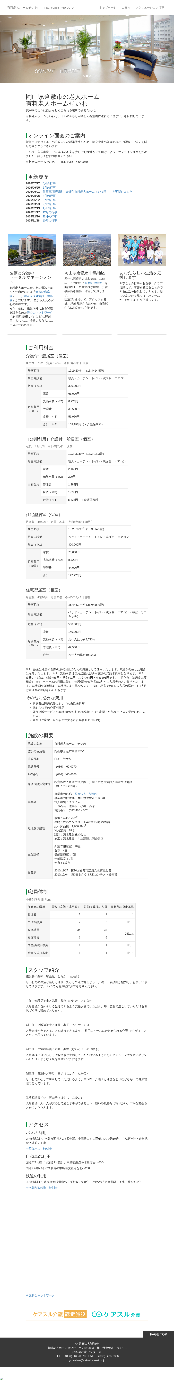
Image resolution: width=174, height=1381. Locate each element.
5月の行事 (49, 187)
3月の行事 (49, 200)
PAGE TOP (158, 1334)
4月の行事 (49, 195)
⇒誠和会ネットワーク (40, 1295)
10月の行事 (49, 220)
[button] (13, 49)
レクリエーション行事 (149, 7)
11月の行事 (50, 216)
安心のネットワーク (40, 312)
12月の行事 (50, 212)
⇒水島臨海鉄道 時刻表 (42, 1187)
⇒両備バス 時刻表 (39, 1148)
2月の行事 (49, 204)
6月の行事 (49, 183)
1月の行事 (49, 208)
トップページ (108, 7)
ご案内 (126, 7)
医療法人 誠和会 (86, 794)
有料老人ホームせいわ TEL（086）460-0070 (40, 7)
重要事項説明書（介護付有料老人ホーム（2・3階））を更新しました (87, 191)
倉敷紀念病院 (93, 283)
